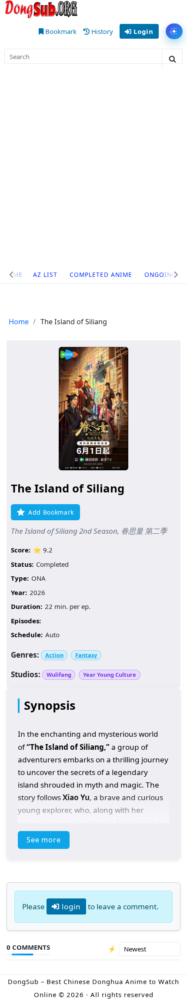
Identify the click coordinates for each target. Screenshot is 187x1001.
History (101, 31)
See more (43, 840)
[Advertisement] (93, 168)
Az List (45, 274)
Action (54, 655)
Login (142, 31)
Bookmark (60, 31)
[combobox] (93, 56)
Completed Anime (101, 274)
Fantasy (86, 655)
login (70, 906)
